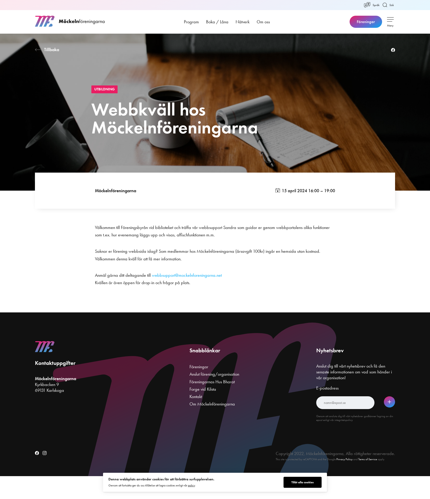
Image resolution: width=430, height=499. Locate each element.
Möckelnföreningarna (115, 190)
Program (191, 22)
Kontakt (195, 396)
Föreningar (366, 21)
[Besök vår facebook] (37, 453)
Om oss (263, 22)
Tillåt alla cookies (302, 482)
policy (191, 485)
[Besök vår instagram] (45, 453)
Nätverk (242, 22)
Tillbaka (51, 49)
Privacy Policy (344, 459)
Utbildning (104, 89)
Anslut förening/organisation (214, 374)
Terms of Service (367, 459)
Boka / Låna (217, 22)
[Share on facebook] (393, 50)
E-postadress (327, 388)
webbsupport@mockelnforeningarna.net (187, 275)
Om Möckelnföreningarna (212, 404)
